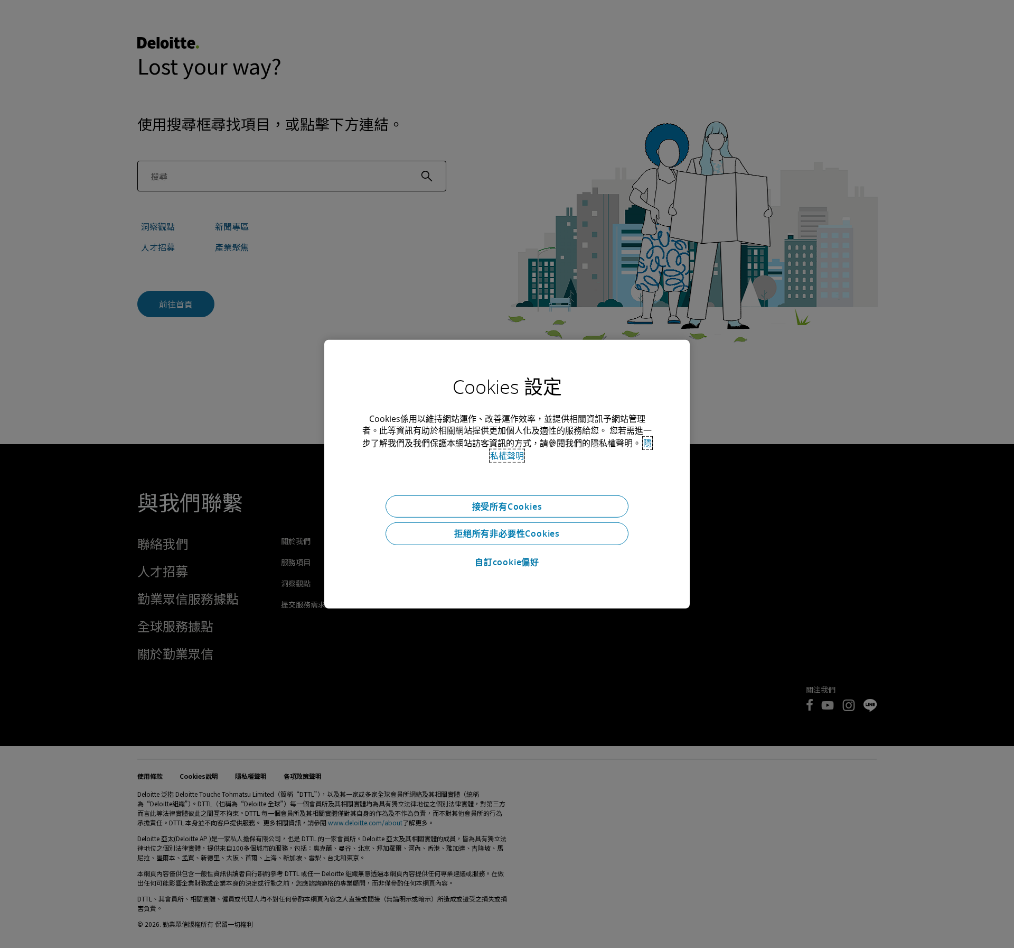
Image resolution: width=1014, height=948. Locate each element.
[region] (507, 473)
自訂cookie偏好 (507, 562)
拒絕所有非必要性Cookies (507, 533)
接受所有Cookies (507, 506)
